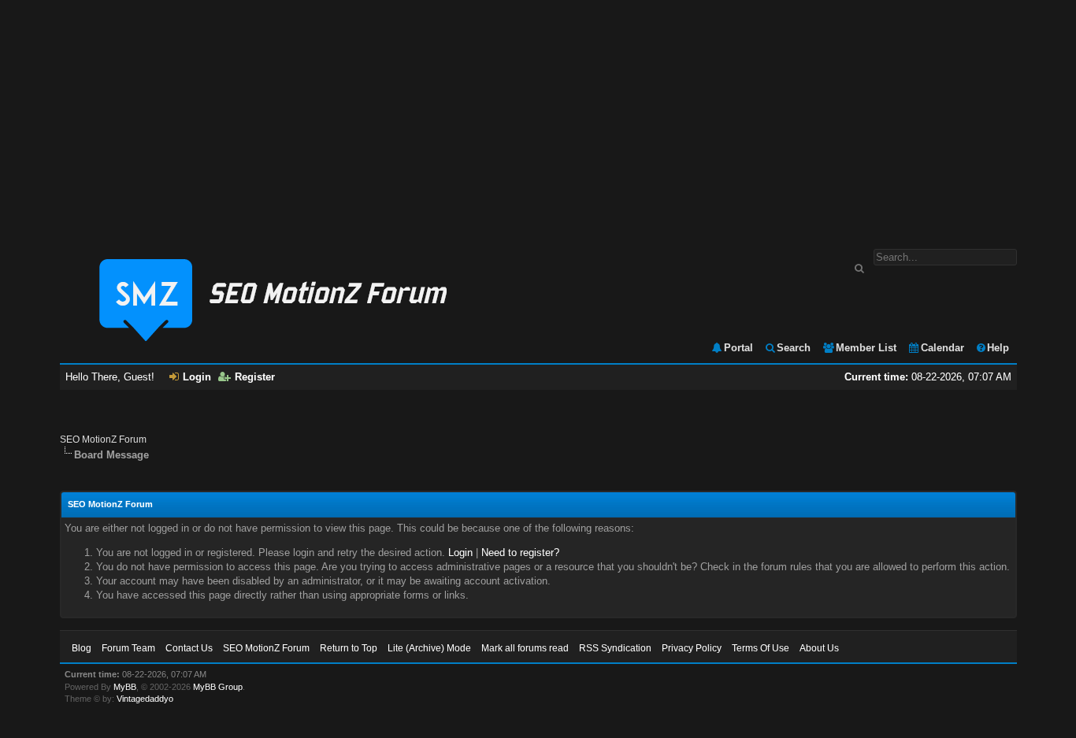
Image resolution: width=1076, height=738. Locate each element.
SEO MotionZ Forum (103, 439)
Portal (738, 348)
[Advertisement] (538, 116)
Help (998, 348)
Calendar (942, 348)
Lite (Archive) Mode (429, 648)
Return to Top (348, 648)
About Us (819, 648)
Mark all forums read (525, 648)
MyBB (124, 687)
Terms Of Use (760, 648)
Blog (81, 648)
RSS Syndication (615, 648)
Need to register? (520, 552)
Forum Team (128, 648)
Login (197, 377)
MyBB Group (218, 687)
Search (794, 348)
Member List (866, 348)
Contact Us (189, 648)
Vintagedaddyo (145, 698)
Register (255, 377)
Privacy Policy (692, 648)
